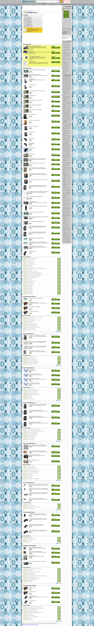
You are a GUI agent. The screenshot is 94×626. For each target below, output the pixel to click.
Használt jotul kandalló (66, 126)
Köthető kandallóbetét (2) (67, 53)
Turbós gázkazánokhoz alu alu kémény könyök (34, 606)
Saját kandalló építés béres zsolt (32, 577)
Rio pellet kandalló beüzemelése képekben (33, 394)
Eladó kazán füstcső (66, 139)
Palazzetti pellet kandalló (67, 215)
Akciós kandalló (29, 540)
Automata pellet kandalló (67, 125)
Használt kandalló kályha (67, 123)
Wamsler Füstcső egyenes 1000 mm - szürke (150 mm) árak (38, 484)
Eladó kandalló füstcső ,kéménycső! (35, 74)
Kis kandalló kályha (66, 223)
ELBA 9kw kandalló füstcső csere (34, 120)
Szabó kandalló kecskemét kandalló (32, 362)
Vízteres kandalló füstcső (28, 22)
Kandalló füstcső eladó (32, 84)
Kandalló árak (29, 541)
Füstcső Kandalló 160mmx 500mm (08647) (36, 246)
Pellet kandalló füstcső (57, 4)
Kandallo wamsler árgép (31, 580)
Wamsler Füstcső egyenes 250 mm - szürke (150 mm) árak (38, 488)
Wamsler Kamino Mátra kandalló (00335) (36, 410)
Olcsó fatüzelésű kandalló (67, 193)
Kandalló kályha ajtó (66, 235)
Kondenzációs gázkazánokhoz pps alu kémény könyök (35, 608)
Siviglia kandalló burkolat (31, 574)
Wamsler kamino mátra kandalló (32, 433)
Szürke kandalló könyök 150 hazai (34, 306)
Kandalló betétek (29, 289)
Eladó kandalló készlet (66, 144)
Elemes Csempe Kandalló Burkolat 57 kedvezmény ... (38, 561)
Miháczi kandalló (30, 293)
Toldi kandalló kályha (66, 239)
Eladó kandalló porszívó (66, 154)
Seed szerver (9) (65, 69)
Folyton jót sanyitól (32, 61)
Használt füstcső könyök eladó (32, 325)
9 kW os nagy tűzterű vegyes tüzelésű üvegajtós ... (37, 167)
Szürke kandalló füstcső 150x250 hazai (35, 109)
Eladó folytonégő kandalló (67, 147)
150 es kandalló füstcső (28, 23)
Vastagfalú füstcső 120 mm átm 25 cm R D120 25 (37, 513)
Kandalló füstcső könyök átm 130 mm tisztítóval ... (37, 90)
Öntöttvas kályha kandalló (67, 234)
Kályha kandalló (65, 225)
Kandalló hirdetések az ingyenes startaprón (33, 506)
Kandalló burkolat (32, 555)
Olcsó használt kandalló (66, 192)
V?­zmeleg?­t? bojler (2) (66, 47)
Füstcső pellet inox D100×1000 (34, 378)
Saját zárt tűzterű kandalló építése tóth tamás (34, 272)
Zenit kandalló (29, 618)
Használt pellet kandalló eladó (31, 391)
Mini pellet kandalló (66, 214)
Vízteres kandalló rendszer (67, 199)
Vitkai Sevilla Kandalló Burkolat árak (35, 547)
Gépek (24, 4)
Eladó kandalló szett (66, 146)
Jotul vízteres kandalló (66, 163)
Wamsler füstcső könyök (31, 328)
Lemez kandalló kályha (66, 242)
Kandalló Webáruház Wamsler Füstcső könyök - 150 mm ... (39, 179)
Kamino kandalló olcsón (31, 439)
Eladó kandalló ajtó (66, 149)
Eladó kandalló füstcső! (33, 201)
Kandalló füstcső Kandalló (33, 126)
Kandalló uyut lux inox (30, 278)
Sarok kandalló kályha (66, 238)
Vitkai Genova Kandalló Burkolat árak (35, 551)
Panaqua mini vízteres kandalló (34, 454)
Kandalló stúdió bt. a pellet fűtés (32, 271)
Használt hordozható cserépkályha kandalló (66, 115)
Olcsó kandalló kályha (66, 175)
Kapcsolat (36, 624)
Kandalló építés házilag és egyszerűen (33, 578)
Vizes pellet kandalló (66, 212)
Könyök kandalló (65, 92)
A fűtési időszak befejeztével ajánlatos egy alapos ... (37, 173)
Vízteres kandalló (30, 475)
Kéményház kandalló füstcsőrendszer (33, 616)
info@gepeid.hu (28, 31)
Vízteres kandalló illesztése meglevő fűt (33, 471)
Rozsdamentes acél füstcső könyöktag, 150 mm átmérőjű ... (38, 492)
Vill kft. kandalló (29, 285)
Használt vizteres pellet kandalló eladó (33, 390)
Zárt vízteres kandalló (66, 190)
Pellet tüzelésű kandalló (66, 117)
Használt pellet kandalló (66, 118)
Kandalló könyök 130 (32, 600)
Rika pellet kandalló (66, 209)
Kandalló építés (29, 279)
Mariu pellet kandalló (66, 203)
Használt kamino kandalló (67, 167)
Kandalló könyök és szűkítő (33, 302)
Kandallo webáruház (30, 505)
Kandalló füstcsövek (32, 251)
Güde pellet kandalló (66, 211)
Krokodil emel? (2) (66, 52)
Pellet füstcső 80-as (32, 369)
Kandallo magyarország (31, 615)
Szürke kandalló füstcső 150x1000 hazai (35, 100)
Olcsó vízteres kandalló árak (31, 467)
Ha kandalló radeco (30, 269)
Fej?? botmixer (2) (66, 42)
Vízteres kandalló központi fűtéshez (35, 56)
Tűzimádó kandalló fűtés (31, 508)
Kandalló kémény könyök (28, 26)
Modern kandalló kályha (66, 241)
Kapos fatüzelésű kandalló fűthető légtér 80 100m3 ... (37, 185)
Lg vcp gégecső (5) (66, 55)
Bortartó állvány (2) (66, 64)
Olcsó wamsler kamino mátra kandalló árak (34, 429)
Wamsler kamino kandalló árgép (32, 432)
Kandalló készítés (30, 288)
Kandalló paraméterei (30, 282)
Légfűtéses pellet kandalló (67, 208)
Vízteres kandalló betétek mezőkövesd (33, 470)
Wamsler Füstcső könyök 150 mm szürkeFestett (37, 498)
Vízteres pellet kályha (30, 398)
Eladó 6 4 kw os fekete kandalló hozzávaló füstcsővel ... (38, 341)
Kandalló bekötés (30, 292)
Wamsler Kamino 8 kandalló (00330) (35, 422)
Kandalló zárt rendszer (66, 189)
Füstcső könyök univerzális (31, 329)
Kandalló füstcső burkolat (28, 25)
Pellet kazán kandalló (66, 135)
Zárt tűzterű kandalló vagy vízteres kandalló (34, 319)
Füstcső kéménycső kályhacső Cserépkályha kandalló (38, 206)
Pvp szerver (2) (65, 65)
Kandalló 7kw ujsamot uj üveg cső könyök (36, 298)
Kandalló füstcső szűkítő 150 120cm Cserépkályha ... (37, 69)
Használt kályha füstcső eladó (31, 363)
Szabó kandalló (29, 286)
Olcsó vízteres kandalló (66, 228)
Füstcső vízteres (29, 477)
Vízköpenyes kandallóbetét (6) (65, 62)
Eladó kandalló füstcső (48, 4)
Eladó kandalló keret (66, 153)
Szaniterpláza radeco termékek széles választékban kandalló (36, 268)
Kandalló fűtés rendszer (66, 162)
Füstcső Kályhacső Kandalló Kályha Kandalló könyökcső (38, 216)
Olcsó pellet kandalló (66, 141)
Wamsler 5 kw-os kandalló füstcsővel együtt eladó (37, 335)
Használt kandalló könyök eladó (32, 609)
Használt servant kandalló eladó (32, 359)
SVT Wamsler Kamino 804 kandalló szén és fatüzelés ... (38, 404)
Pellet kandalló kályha (66, 110)
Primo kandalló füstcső (33, 114)
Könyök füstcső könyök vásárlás (32, 324)
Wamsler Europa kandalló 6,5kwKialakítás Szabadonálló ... (39, 191)
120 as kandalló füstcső (28, 24)
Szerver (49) (65, 72)
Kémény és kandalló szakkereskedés (32, 276)
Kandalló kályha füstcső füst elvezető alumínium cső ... (38, 158)
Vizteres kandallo (30, 474)
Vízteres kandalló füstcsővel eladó (32, 468)
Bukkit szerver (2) (66, 71)
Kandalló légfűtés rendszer (67, 102)
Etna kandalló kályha (66, 130)
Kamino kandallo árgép (30, 436)
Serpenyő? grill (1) (66, 56)
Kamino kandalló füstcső (67, 82)
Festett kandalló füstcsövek (31, 538)
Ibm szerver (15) (65, 68)
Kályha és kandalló (66, 226)
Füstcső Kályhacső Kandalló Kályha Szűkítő (36, 221)
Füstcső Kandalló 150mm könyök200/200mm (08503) (37, 242)
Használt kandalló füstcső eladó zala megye (34, 568)
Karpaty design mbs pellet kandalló (32, 393)
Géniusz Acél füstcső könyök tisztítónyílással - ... (37, 524)
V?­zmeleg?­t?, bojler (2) (66, 45)
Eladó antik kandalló (66, 150)
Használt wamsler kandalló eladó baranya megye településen (36, 575)
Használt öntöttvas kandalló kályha (66, 143)
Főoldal (24, 624)
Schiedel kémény (30, 613)
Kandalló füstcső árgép (30, 262)
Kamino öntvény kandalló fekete (32, 435)
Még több (59, 331)
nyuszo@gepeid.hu (35, 29)
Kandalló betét (31, 51)
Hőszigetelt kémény (30, 619)
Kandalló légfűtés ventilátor (65, 122)
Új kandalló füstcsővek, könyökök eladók (36, 196)
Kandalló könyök (65, 91)
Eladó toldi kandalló (66, 156)
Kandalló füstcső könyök (38, 4)
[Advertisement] (41, 8)
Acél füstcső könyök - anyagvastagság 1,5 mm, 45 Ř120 (38, 518)
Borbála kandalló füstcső (31, 321)
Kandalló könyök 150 (32, 591)
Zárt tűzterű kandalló (66, 131)
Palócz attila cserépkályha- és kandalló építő (34, 275)
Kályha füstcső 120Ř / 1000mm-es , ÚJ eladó (36, 350)
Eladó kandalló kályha (66, 96)
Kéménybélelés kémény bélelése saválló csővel (34, 612)
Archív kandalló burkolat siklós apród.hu (33, 571)
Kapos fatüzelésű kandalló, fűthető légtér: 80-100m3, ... (38, 226)
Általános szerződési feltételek (30, 624)
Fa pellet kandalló (65, 186)
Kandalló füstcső (30, 4)
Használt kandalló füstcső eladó (32, 258)
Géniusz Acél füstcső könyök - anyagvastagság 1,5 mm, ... (38, 530)
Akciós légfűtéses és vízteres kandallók (33, 478)
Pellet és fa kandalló (66, 187)
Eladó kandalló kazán (66, 113)
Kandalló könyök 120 (32, 587)
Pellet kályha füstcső (66, 138)
